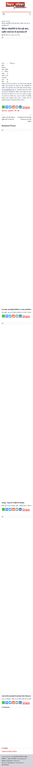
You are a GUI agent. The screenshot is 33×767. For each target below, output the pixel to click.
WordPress (5, 765)
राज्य (15, 110)
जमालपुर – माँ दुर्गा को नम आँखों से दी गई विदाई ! (13, 503)
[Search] (30, 14)
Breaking (4, 110)
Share (26, 107)
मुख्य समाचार (10, 110)
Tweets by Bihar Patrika (9, 751)
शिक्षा (18, 110)
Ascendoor (11, 763)
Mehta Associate (7, 761)
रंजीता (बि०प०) (6, 35)
